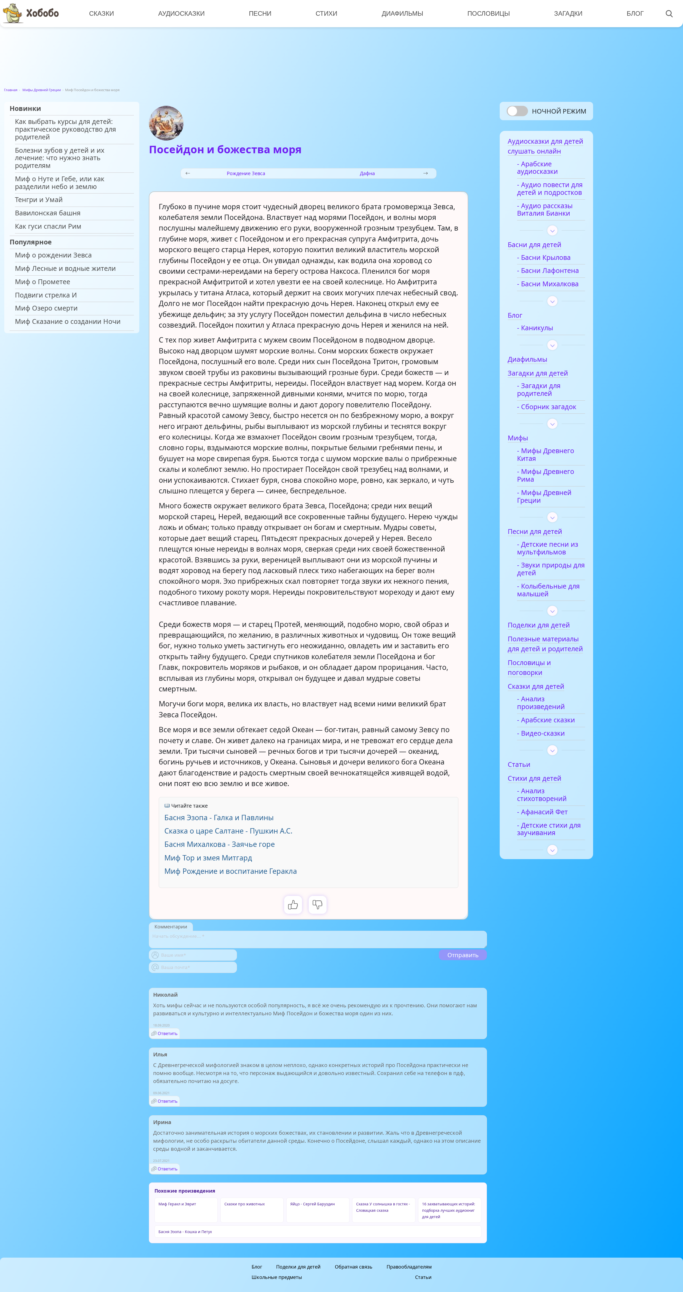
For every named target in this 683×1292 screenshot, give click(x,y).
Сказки (101, 13)
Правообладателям (409, 1266)
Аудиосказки (181, 13)
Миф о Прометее (42, 282)
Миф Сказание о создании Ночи (68, 321)
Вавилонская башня (48, 213)
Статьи (423, 1277)
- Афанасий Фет (542, 812)
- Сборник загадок (546, 407)
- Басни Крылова (544, 257)
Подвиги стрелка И (46, 295)
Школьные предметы (277, 1277)
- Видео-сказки (541, 733)
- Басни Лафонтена (548, 271)
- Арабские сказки (546, 720)
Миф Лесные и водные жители (65, 268)
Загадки (568, 13)
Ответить (168, 1033)
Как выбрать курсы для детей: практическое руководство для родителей (65, 129)
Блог (635, 13)
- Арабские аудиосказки (537, 168)
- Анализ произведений (541, 703)
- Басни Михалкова (548, 284)
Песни (260, 13)
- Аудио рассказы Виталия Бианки (545, 210)
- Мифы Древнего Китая (545, 455)
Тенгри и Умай (39, 200)
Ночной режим (559, 111)
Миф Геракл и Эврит (177, 1203)
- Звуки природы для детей (551, 569)
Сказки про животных (244, 1203)
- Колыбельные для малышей (548, 590)
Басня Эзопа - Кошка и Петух (185, 1231)
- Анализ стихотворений (542, 795)
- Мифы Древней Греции (544, 497)
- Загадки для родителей (539, 390)
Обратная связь (353, 1266)
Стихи (326, 13)
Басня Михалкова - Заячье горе (219, 844)
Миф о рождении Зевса (53, 255)
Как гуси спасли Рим (48, 226)
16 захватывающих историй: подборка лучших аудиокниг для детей (448, 1210)
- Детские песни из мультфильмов (547, 548)
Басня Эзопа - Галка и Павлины (219, 817)
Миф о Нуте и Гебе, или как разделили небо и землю (59, 183)
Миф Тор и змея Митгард (208, 858)
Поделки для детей (298, 1266)
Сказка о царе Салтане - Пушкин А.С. (228, 831)
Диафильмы (402, 13)
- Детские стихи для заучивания (549, 829)
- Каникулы (535, 328)
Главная (10, 89)
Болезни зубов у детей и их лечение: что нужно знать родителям (59, 158)
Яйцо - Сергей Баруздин (312, 1203)
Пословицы (488, 13)
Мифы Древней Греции (41, 89)
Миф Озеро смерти (46, 308)
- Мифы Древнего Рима (545, 476)
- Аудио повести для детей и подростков (550, 189)
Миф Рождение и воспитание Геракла (230, 871)
